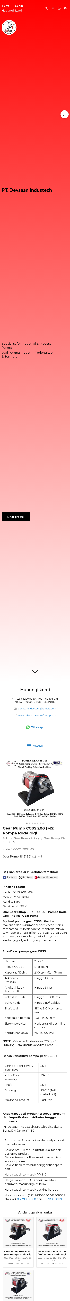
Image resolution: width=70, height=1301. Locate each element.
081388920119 (52, 1199)
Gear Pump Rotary (27, 838)
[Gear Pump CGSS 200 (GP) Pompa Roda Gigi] (18, 1285)
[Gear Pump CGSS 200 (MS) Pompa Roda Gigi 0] (35, 788)
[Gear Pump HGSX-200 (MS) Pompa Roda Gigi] (52, 1232)
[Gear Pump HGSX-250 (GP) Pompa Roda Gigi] (18, 1232)
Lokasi (19, 5)
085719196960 (26, 1199)
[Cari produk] (65, 114)
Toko (6, 838)
